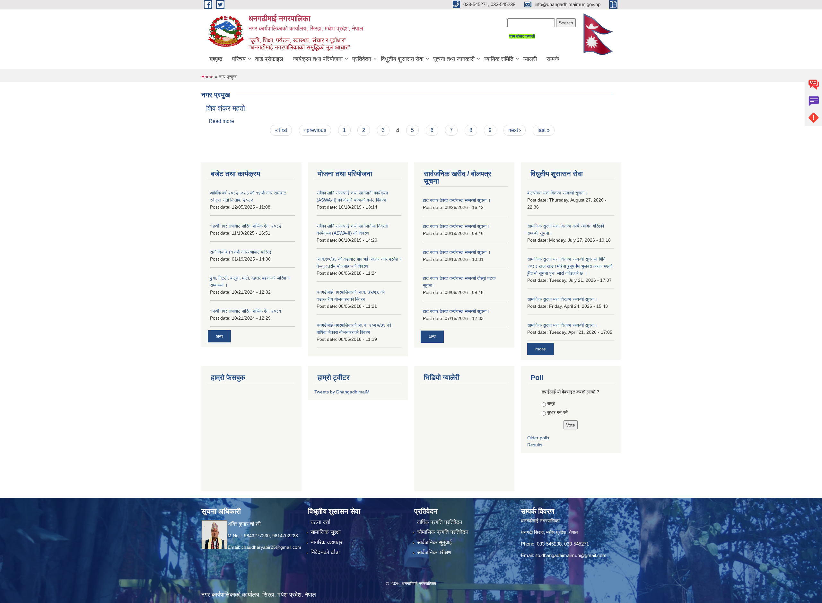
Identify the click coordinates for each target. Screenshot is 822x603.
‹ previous (315, 130)
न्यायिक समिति (498, 59)
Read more (221, 121)
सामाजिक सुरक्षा (325, 532)
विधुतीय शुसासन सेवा (402, 59)
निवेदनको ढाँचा (325, 552)
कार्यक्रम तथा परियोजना (318, 59)
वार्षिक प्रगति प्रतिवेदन (439, 522)
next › (514, 130)
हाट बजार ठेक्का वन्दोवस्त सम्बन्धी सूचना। (456, 226)
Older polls (538, 437)
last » (544, 130)
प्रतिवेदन (361, 59)
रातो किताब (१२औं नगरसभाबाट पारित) (240, 251)
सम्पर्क (553, 59)
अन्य (219, 336)
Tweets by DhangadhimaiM (342, 391)
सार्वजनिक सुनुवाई (434, 542)
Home (207, 76)
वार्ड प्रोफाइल (269, 59)
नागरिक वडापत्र (326, 542)
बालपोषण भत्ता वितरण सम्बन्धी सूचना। (557, 192)
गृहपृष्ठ (216, 59)
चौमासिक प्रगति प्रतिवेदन (442, 532)
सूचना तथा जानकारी (454, 59)
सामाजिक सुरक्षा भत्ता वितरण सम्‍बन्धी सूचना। (562, 325)
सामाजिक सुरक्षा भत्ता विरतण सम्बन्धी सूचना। (562, 299)
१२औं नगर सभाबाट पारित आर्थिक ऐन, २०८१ (245, 311)
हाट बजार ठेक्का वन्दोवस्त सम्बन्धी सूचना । (457, 200)
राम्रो (551, 403)
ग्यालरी (530, 59)
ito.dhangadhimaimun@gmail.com (571, 555)
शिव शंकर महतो (225, 108)
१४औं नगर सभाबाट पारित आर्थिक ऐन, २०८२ (245, 225)
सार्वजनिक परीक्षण (434, 552)
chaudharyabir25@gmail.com (271, 547)
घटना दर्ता (320, 522)
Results (534, 444)
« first (281, 130)
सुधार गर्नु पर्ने (557, 412)
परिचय (239, 59)
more (540, 348)
